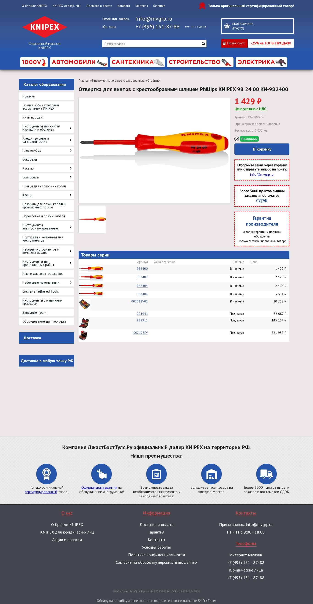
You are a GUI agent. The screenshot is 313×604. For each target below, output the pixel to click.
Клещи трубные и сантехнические (35, 140)
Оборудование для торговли (44, 321)
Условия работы (156, 547)
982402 (142, 277)
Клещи (27, 195)
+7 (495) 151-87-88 (157, 26)
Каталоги (124, 6)
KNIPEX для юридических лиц (67, 532)
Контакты (141, 6)
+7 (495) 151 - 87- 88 (245, 562)
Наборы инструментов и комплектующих (40, 251)
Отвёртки (153, 80)
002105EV (140, 333)
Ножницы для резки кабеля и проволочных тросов (44, 205)
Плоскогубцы (31, 150)
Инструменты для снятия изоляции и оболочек (41, 128)
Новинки (28, 96)
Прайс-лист (236, 43)
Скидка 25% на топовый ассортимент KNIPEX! (40, 107)
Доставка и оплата (99, 6)
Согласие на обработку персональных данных (156, 562)
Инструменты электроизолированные (40, 226)
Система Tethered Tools (40, 291)
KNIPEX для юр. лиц (67, 6)
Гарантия (159, 6)
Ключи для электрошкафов (42, 273)
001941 (142, 314)
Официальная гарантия (99, 487)
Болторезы (30, 177)
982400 (142, 269)
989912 (142, 320)
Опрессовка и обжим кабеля (43, 216)
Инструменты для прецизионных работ (38, 263)
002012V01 (139, 301)
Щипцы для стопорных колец (44, 186)
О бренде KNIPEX (34, 6)
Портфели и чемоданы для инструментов (42, 239)
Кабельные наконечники (40, 282)
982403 (142, 286)
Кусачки (28, 168)
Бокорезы (29, 159)
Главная (84, 80)
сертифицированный (41, 491)
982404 (142, 294)
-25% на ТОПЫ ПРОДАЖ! (271, 43)
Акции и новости (67, 539)
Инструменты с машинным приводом (42, 302)
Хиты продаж (32, 117)
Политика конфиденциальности (156, 554)
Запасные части (34, 312)
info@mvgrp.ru (153, 18)
